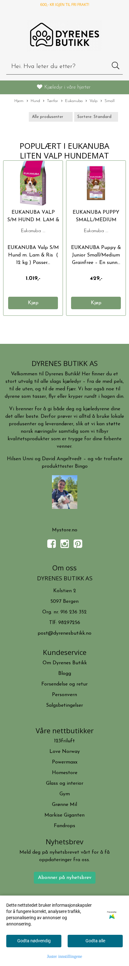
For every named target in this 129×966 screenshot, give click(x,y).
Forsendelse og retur (64, 684)
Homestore (64, 772)
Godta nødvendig (34, 940)
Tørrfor (52, 101)
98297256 (69, 622)
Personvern (64, 694)
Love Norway (64, 751)
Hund (35, 101)
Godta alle (95, 940)
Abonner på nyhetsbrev (64, 877)
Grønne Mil (64, 804)
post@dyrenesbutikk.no (64, 633)
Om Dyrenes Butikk (65, 663)
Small (110, 101)
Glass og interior (64, 783)
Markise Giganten (64, 815)
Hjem (18, 101)
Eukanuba (74, 101)
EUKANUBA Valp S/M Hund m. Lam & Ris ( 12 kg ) (33, 220)
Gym (64, 794)
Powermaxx (64, 762)
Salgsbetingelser (64, 705)
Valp (93, 101)
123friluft (64, 741)
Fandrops (64, 825)
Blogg (64, 673)
